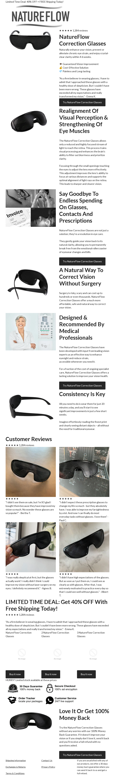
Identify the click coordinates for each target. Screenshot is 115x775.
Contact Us (46, 760)
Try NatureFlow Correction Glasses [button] (82, 102)
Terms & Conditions (15, 773)
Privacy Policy (48, 767)
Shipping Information (16, 760)
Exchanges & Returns (16, 767)
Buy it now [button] (15, 674)
